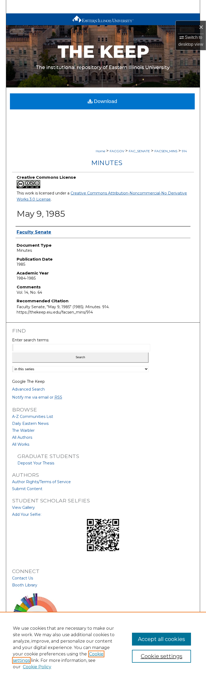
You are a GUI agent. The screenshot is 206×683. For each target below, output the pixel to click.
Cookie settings (161, 656)
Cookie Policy (37, 666)
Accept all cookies (161, 639)
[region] (103, 647)
